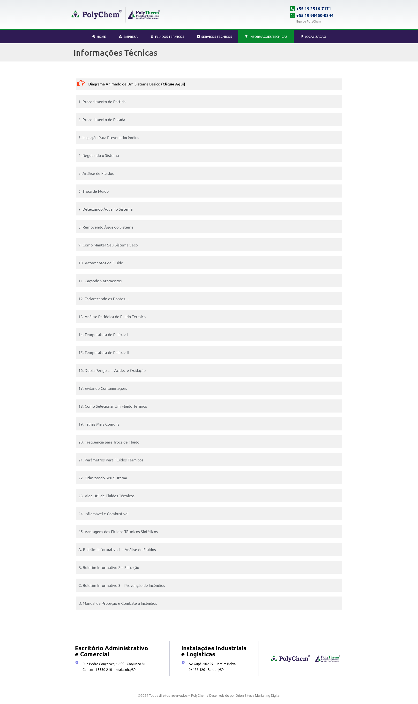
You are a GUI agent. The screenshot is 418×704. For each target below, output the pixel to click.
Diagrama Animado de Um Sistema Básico (136, 83)
